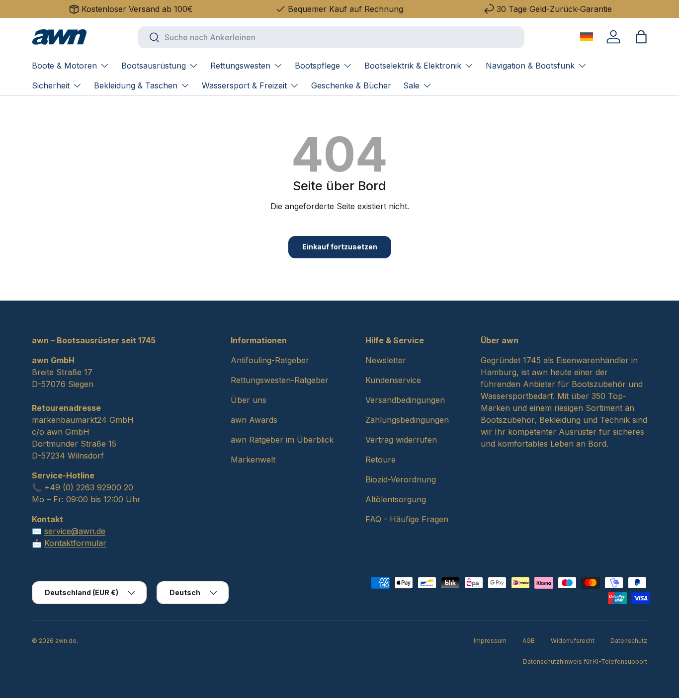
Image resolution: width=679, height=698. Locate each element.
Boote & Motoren (64, 66)
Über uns (248, 400)
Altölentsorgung (395, 499)
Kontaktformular (75, 543)
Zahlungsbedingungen (407, 420)
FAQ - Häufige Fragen (406, 519)
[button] (641, 37)
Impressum (490, 640)
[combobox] (331, 37)
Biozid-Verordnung (400, 479)
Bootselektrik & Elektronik (412, 66)
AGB (528, 640)
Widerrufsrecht (572, 640)
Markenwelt (253, 460)
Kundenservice (393, 380)
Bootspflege (317, 66)
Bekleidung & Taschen (135, 85)
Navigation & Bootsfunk (530, 66)
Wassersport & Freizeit (244, 85)
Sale (411, 85)
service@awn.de (74, 531)
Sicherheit (51, 85)
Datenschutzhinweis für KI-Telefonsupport (585, 661)
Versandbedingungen (405, 400)
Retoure (380, 460)
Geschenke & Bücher (351, 85)
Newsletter (385, 360)
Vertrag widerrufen (401, 440)
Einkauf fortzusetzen (339, 246)
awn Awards (254, 420)
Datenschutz (628, 640)
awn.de (66, 640)
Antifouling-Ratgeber (270, 360)
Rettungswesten (240, 66)
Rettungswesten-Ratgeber (280, 380)
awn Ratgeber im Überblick (282, 440)
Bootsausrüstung (153, 66)
